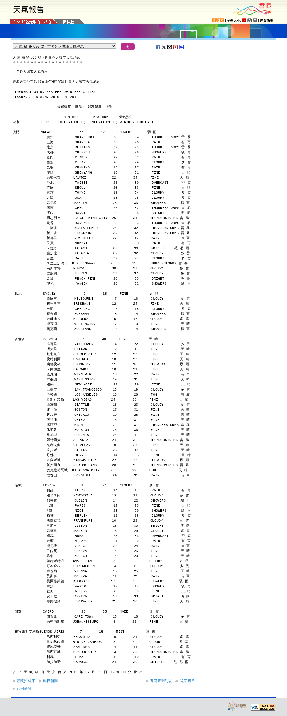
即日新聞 (24, 689)
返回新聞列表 (161, 681)
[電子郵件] (169, 47)
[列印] (181, 47)
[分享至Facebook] (158, 47)
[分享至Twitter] (163, 47)
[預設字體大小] (244, 20)
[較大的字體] (249, 20)
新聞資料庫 (26, 681)
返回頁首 (187, 681)
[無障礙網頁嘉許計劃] (237, 706)
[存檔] (175, 47)
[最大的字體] (255, 20)
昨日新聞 (50, 681)
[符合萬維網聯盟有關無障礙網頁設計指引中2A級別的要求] (263, 707)
